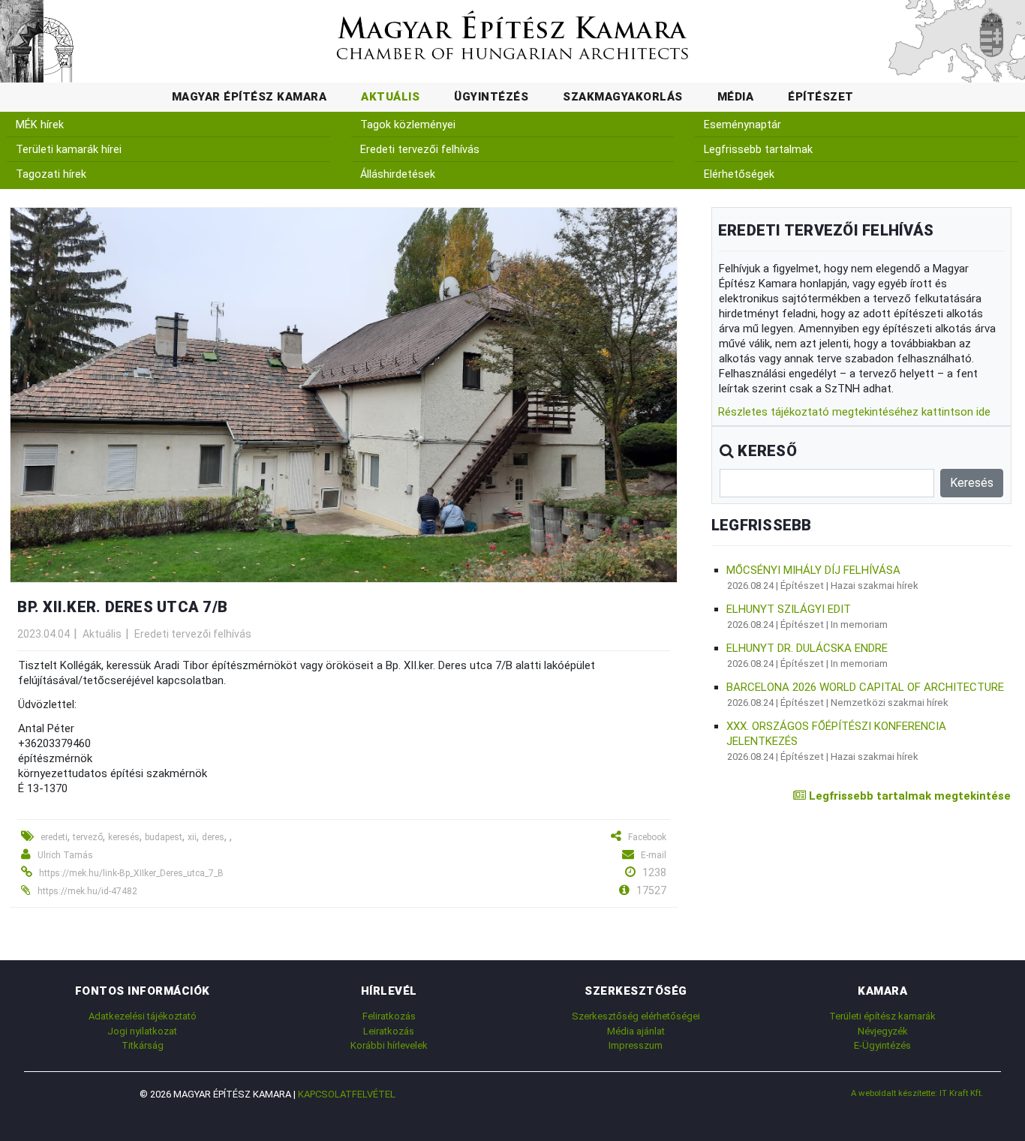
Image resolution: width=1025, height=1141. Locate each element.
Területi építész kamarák (882, 1016)
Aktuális (390, 97)
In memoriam (859, 624)
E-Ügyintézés (882, 1045)
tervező (88, 837)
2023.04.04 (43, 634)
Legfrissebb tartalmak (758, 149)
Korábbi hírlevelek (389, 1045)
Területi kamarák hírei (69, 149)
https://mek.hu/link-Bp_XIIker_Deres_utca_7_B (131, 873)
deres (213, 837)
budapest (163, 837)
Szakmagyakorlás (623, 97)
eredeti (54, 837)
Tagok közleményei (407, 125)
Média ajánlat (636, 1031)
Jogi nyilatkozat (142, 1031)
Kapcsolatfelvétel (346, 1094)
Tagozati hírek (51, 174)
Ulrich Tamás (65, 855)
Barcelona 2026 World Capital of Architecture (865, 687)
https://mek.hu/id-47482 (87, 891)
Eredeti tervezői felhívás (419, 149)
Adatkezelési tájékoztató (143, 1016)
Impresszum (636, 1045)
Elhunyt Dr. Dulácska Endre (807, 648)
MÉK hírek (40, 125)
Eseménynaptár (742, 125)
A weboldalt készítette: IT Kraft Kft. (917, 1093)
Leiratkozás (388, 1031)
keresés (124, 837)
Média (735, 97)
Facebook (647, 837)
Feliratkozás (389, 1016)
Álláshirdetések (397, 174)
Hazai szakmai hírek (874, 585)
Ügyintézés (491, 97)
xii (192, 837)
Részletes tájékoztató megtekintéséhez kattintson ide (854, 412)
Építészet (821, 97)
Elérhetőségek (739, 174)
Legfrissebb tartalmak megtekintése (908, 796)
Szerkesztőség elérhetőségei (636, 1016)
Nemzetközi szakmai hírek (889, 702)
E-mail (653, 855)
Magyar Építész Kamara (249, 97)
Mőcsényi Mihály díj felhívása (813, 570)
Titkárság (143, 1045)
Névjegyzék (883, 1031)
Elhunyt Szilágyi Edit (788, 609)
